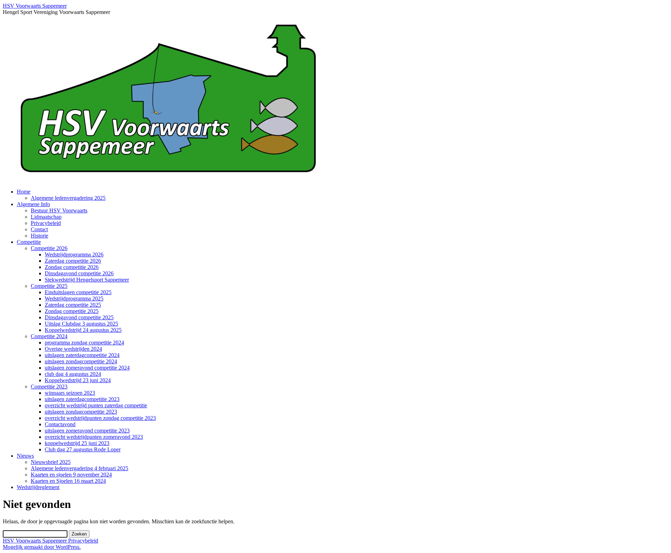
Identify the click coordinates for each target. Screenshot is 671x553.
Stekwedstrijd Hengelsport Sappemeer (87, 280)
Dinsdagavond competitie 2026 (79, 273)
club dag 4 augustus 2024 (73, 374)
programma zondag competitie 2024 (84, 342)
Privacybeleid (46, 223)
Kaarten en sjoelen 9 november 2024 (71, 475)
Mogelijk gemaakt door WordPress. (42, 547)
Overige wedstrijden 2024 (73, 349)
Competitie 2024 (49, 336)
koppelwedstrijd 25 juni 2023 (77, 443)
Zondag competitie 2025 (72, 311)
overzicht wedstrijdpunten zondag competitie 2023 (100, 418)
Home (23, 192)
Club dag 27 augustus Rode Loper (83, 449)
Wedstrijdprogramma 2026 (74, 254)
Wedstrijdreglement (38, 487)
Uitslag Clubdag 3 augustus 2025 (81, 324)
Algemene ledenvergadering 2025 (68, 198)
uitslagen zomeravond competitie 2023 (87, 431)
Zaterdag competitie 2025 (73, 305)
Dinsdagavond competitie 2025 (79, 317)
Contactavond (60, 424)
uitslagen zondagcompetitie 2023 (81, 412)
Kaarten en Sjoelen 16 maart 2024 (68, 481)
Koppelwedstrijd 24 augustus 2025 (83, 330)
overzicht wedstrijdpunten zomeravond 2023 (94, 437)
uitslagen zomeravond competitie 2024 (87, 368)
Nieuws (25, 456)
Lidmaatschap (46, 217)
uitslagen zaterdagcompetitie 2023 (82, 399)
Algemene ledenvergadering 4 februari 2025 (79, 468)
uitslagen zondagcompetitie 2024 (81, 361)
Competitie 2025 (49, 286)
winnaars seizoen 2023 (70, 393)
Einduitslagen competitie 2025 (78, 292)
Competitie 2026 (49, 248)
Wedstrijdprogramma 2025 (74, 298)
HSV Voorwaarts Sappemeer (35, 6)
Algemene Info (33, 204)
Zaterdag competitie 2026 (73, 261)
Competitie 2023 (49, 387)
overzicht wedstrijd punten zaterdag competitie (96, 405)
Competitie (29, 242)
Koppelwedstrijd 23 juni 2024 (78, 380)
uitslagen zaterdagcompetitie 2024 (82, 355)
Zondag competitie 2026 (72, 267)
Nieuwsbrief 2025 (51, 462)
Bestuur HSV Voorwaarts (59, 210)
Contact (39, 229)
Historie (39, 236)
